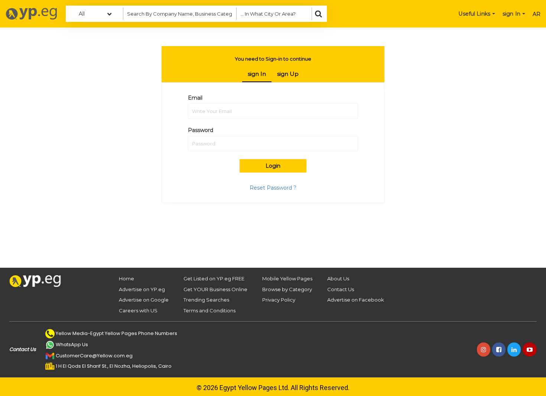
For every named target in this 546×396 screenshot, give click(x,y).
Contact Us (340, 289)
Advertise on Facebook (355, 300)
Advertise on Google (144, 300)
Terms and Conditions (209, 310)
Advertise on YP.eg (142, 289)
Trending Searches (206, 300)
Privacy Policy (278, 300)
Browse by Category (287, 289)
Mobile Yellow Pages (287, 278)
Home (126, 278)
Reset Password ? (273, 187)
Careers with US (138, 310)
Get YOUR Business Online (215, 289)
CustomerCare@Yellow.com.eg (94, 355)
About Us (338, 278)
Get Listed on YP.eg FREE (213, 278)
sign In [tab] (257, 73)
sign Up (288, 73)
